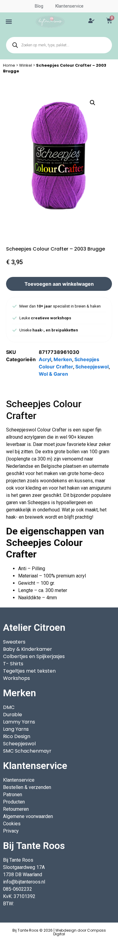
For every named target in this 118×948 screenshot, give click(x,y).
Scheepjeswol (92, 367)
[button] (9, 22)
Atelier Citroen (34, 627)
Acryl (45, 359)
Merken (63, 359)
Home (9, 65)
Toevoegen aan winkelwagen (59, 284)
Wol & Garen (53, 374)
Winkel (25, 65)
